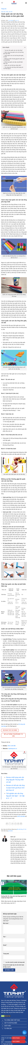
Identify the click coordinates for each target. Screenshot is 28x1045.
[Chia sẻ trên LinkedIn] (21, 823)
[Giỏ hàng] (26, 2)
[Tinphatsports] (14, 2)
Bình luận (6, 923)
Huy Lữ (17, 20)
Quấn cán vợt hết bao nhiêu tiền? (13, 65)
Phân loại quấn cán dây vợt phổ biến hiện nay (13, 62)
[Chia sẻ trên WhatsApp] (7, 823)
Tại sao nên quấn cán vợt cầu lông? (13, 50)
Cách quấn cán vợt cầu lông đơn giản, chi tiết (13, 56)
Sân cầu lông (4, 11)
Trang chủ (3, 8)
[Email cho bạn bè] (15, 823)
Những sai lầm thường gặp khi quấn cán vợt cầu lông (13, 59)
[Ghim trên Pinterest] (18, 823)
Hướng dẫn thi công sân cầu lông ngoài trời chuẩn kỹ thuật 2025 (13, 897)
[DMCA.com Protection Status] (6, 1016)
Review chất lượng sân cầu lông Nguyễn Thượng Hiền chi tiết (15, 779)
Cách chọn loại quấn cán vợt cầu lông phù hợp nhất (13, 53)
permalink (10, 830)
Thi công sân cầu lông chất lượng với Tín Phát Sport (13, 68)
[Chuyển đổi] (2, 1020)
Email (5, 945)
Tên (4, 936)
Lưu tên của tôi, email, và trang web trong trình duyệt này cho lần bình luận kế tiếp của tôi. (14, 965)
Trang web (6, 953)
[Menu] (2, 3)
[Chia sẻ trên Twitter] (12, 823)
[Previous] (1, 892)
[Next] (26, 892)
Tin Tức (10, 11)
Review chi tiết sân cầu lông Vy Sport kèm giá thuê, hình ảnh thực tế (15, 787)
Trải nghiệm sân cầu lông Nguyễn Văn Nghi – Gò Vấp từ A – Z (15, 796)
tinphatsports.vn (12, 748)
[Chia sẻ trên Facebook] (9, 823)
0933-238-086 (12, 745)
